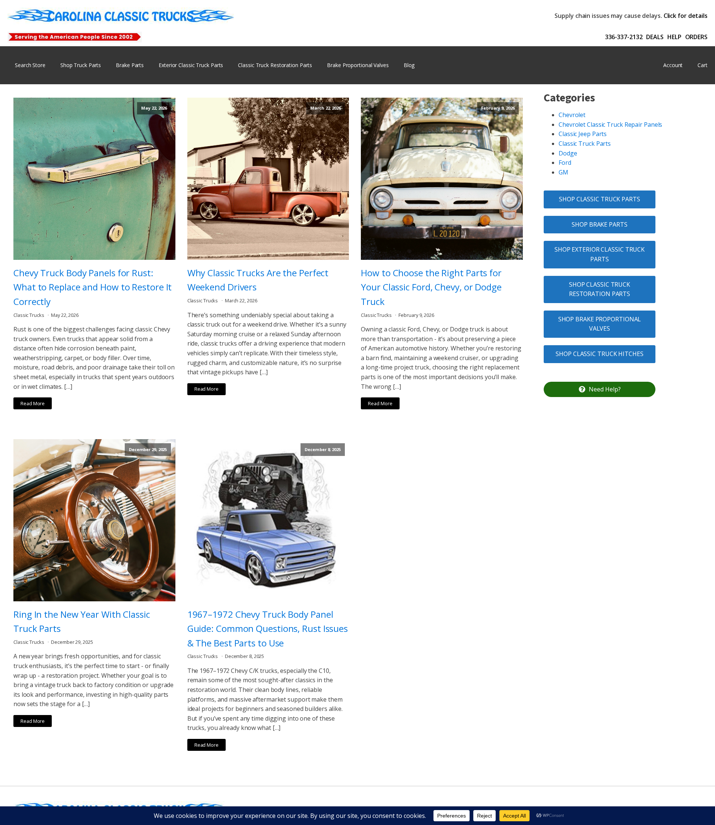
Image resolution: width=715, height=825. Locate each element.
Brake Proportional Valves (358, 65)
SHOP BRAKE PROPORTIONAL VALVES (599, 324)
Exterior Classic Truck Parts (191, 65)
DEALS (655, 37)
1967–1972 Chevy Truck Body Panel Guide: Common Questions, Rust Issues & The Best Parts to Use (267, 628)
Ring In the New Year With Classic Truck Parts (81, 621)
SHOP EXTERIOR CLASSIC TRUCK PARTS (599, 254)
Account (673, 65)
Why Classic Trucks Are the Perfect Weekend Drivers (258, 280)
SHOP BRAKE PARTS (599, 224)
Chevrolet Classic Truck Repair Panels (610, 124)
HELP (674, 37)
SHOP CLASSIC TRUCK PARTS (599, 199)
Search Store (30, 65)
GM (563, 172)
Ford (565, 162)
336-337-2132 (624, 37)
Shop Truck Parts (80, 65)
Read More (32, 403)
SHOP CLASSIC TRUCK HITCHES (599, 354)
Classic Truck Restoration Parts (275, 65)
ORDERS (696, 37)
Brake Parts (130, 65)
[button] (599, 389)
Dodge (568, 153)
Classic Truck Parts (585, 143)
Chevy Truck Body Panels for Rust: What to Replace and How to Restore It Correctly (92, 287)
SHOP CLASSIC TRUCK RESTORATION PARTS (599, 289)
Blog (409, 65)
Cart (702, 65)
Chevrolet (572, 115)
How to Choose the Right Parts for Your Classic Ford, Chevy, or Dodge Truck (431, 287)
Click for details (686, 16)
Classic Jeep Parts (583, 134)
